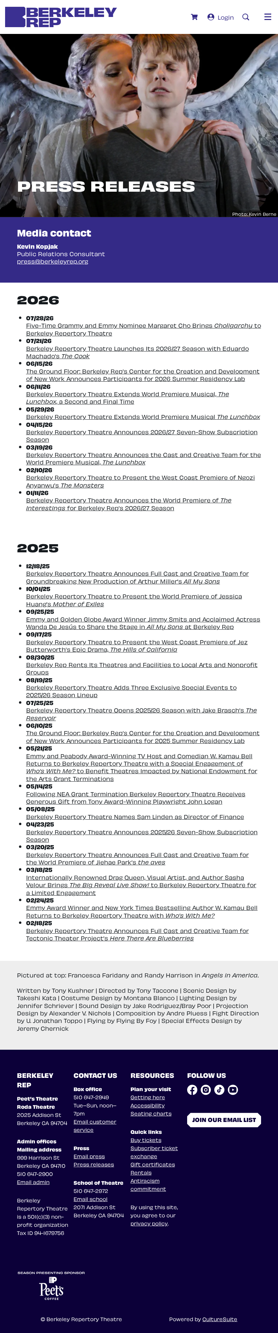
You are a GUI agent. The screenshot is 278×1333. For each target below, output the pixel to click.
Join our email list (224, 1119)
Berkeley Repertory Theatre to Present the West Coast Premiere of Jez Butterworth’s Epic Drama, (137, 645)
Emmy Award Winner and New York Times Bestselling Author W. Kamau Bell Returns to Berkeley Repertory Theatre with (142, 911)
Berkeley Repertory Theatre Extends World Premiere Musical (143, 416)
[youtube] (233, 1090)
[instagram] (206, 1090)
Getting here (148, 1097)
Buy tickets (146, 1139)
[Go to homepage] (61, 17)
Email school (90, 1198)
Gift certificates (153, 1164)
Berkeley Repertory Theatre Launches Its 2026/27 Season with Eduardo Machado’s (137, 352)
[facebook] (192, 1090)
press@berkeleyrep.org (52, 260)
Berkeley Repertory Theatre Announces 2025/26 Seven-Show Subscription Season (142, 835)
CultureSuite (219, 1318)
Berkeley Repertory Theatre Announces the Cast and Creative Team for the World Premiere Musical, (143, 458)
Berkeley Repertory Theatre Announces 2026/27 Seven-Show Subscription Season (142, 435)
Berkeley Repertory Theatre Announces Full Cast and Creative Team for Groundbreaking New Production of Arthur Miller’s (137, 577)
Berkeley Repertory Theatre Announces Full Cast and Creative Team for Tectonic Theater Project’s (137, 934)
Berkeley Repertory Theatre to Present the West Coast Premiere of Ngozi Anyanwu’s (140, 481)
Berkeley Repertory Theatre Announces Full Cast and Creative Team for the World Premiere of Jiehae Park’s (137, 858)
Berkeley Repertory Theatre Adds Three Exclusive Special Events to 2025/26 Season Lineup (131, 691)
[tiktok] (219, 1090)
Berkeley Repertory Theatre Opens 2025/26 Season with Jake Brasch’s (141, 713)
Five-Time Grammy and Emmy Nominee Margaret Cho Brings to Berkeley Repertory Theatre (143, 329)
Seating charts (151, 1113)
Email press (89, 1156)
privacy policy (149, 1223)
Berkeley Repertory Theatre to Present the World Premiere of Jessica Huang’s (134, 599)
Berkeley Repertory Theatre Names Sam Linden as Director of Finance (135, 816)
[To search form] (246, 17)
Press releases (94, 1164)
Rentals (141, 1172)
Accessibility (148, 1105)
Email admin (33, 1181)
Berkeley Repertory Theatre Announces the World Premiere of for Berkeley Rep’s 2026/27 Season (129, 503)
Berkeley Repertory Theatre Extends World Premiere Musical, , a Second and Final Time (127, 397)
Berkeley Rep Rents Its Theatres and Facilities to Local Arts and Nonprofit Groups (142, 668)
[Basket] (195, 17)
